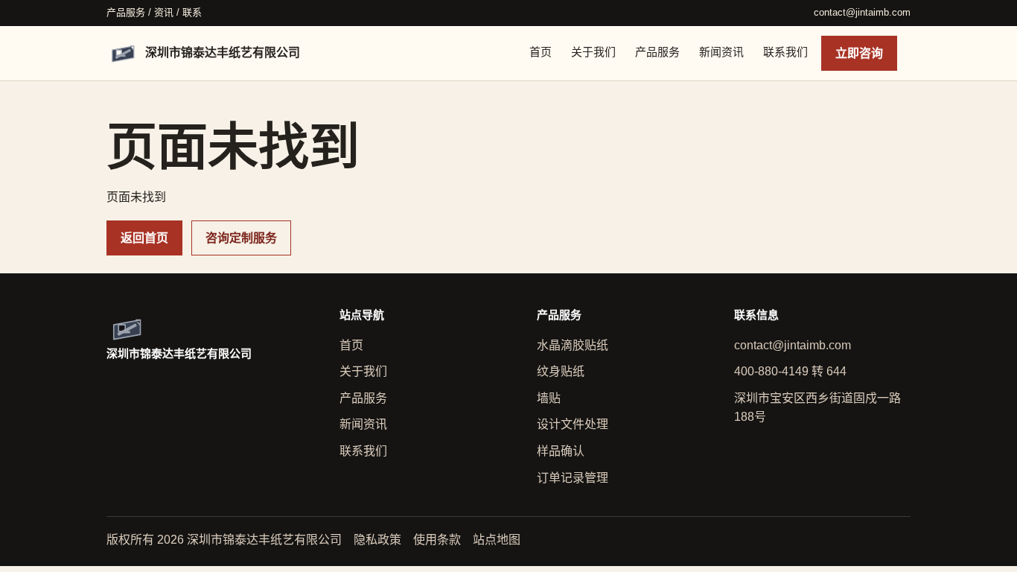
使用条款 (437, 539)
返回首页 (144, 238)
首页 (540, 51)
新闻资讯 (721, 51)
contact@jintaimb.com (862, 12)
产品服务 (657, 51)
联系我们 (785, 51)
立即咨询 (859, 53)
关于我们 (593, 51)
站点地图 (496, 539)
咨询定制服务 (241, 238)
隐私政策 (377, 539)
